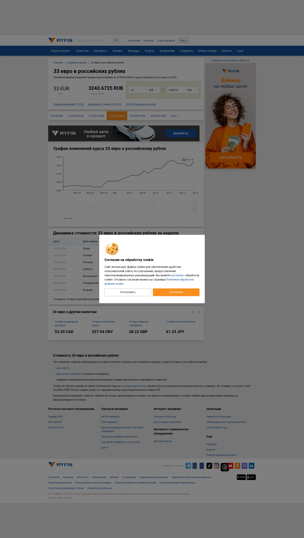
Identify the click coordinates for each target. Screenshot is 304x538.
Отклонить (128, 292)
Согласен (176, 292)
